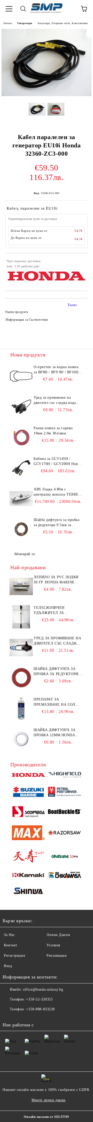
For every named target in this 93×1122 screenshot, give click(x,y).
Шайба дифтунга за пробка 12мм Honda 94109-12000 (55, 733)
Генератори (24, 23)
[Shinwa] (28, 891)
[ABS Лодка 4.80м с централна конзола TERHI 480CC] (21, 498)
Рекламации (57, 955)
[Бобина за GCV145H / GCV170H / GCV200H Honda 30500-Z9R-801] (21, 468)
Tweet (72, 305)
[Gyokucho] (64, 833)
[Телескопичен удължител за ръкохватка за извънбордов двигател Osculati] (21, 616)
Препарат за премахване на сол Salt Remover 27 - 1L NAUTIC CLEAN (55, 702)
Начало (8, 23)
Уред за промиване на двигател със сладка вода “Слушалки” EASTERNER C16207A (56, 400)
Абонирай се (24, 554)
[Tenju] (28, 857)
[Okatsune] (64, 857)
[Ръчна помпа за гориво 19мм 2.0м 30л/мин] (21, 437)
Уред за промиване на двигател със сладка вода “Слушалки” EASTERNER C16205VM (57, 641)
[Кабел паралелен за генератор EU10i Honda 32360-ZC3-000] (46, 95)
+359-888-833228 (40, 1009)
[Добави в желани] (80, 262)
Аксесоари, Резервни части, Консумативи (62, 23)
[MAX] (28, 833)
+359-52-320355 (39, 999)
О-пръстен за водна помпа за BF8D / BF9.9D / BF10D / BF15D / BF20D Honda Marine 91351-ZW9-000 (57, 370)
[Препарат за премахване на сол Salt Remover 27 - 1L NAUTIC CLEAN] (21, 708)
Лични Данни (58, 935)
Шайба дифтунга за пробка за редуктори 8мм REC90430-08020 (56, 672)
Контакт (10, 945)
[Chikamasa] (64, 876)
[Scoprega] (28, 812)
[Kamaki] (28, 876)
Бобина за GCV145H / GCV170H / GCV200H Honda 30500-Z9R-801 (58, 462)
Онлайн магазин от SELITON (46, 1117)
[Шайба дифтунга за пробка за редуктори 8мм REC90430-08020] (21, 678)
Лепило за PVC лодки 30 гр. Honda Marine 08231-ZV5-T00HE (56, 580)
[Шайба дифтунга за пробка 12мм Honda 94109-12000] (21, 739)
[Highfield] (64, 775)
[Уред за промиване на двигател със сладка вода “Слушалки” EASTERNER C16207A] (21, 406)
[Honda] (28, 776)
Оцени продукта (16, 312)
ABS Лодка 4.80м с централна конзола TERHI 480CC (56, 492)
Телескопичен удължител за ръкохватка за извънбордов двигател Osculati (58, 611)
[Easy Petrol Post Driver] (64, 792)
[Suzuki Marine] (28, 792)
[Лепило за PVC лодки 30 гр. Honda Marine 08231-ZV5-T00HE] (21, 586)
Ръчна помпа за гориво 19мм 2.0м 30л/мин (53, 430)
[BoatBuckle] (64, 812)
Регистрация (14, 955)
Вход (8, 966)
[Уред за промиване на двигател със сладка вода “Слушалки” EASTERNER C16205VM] (21, 647)
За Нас (9, 935)
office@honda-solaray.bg (43, 989)
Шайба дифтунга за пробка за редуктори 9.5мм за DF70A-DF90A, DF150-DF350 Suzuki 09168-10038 (56, 523)
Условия (53, 945)
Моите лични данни (49, 1100)
